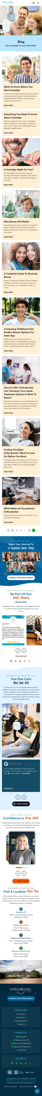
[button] (18, 797)
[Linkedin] (21, 661)
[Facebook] (12, 661)
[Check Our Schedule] (34, 3)
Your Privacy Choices (26, 1086)
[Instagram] (16, 661)
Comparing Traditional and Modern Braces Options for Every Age (19, 332)
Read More (8, 105)
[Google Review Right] (24, 650)
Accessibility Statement (29, 1080)
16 (30, 530)
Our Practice (21, 1014)
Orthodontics (21, 1017)
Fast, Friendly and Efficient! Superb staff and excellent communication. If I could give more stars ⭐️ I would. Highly (20, 771)
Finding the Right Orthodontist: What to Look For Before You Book (19, 453)
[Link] (21, 909)
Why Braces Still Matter (16, 221)
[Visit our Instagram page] (13, 630)
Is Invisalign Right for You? (19, 169)
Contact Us (21, 1024)
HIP (34, 1083)
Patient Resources (21, 1021)
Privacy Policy (16, 1080)
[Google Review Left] (18, 650)
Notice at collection (10, 1086)
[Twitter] (30, 661)
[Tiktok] (25, 661)
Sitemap (8, 1080)
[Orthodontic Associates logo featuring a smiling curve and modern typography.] (8, 3)
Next (33, 530)
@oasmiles (21, 602)
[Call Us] (38, 3)
